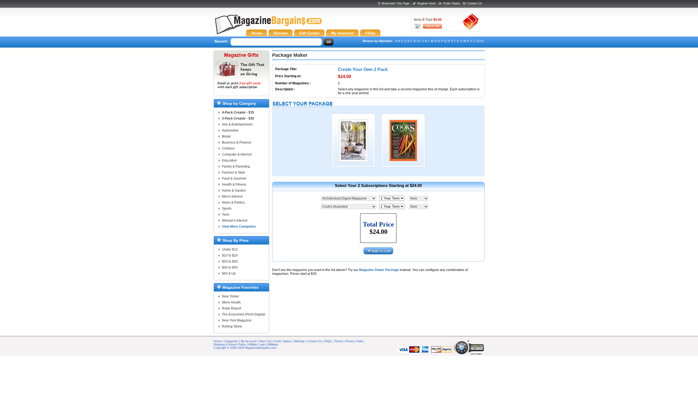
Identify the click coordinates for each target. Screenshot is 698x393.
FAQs (328, 341)
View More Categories (239, 226)
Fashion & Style (233, 172)
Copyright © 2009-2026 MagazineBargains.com (244, 347)
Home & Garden (234, 190)
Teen (225, 214)
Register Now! (426, 3)
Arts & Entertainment (237, 124)
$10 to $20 (230, 255)
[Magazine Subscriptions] (268, 26)
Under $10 (230, 249)
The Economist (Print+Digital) (243, 314)
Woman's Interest (234, 220)
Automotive (230, 130)
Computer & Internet (237, 154)
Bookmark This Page (396, 3)
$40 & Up (229, 273)
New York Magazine (237, 320)
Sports (226, 208)
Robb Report (231, 308)
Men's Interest (232, 196)
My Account (248, 341)
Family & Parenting (236, 166)
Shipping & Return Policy (229, 344)
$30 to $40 (230, 267)
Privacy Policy (354, 341)
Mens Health (231, 302)
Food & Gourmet (234, 178)
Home (217, 341)
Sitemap (299, 341)
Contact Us (474, 3)
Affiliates (272, 344)
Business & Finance (236, 142)
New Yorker (230, 296)
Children (228, 148)
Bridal (226, 136)
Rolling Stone (232, 326)
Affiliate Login (256, 344)
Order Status (451, 3)
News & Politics (233, 202)
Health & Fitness (234, 184)
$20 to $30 (230, 261)
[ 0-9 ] (480, 41)
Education (229, 160)
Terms (338, 341)
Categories (231, 341)
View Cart (265, 341)
